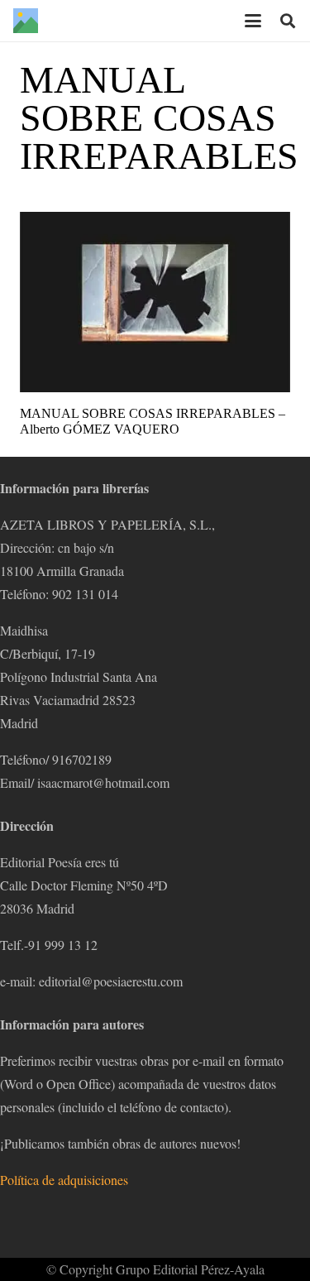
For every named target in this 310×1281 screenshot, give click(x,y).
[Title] (25, 20)
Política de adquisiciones (64, 1179)
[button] (253, 20)
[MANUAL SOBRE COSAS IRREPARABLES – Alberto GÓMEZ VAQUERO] (155, 302)
